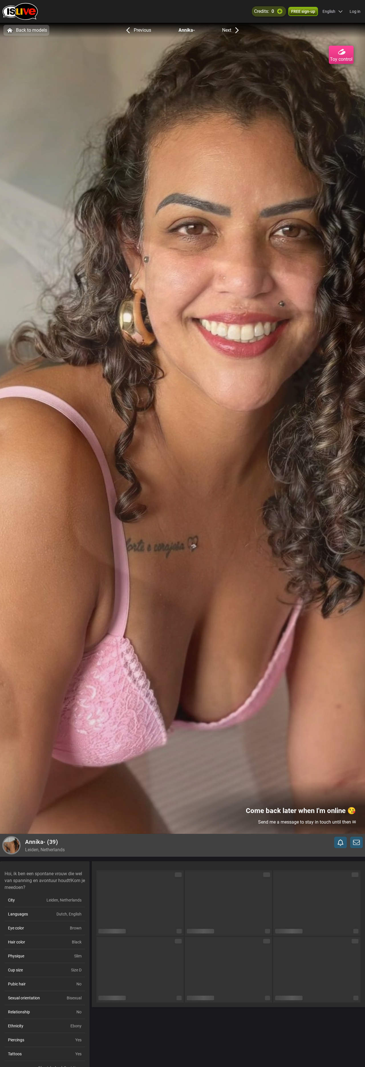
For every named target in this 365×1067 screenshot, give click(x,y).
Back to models (31, 30)
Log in (355, 11)
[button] (332, 11)
